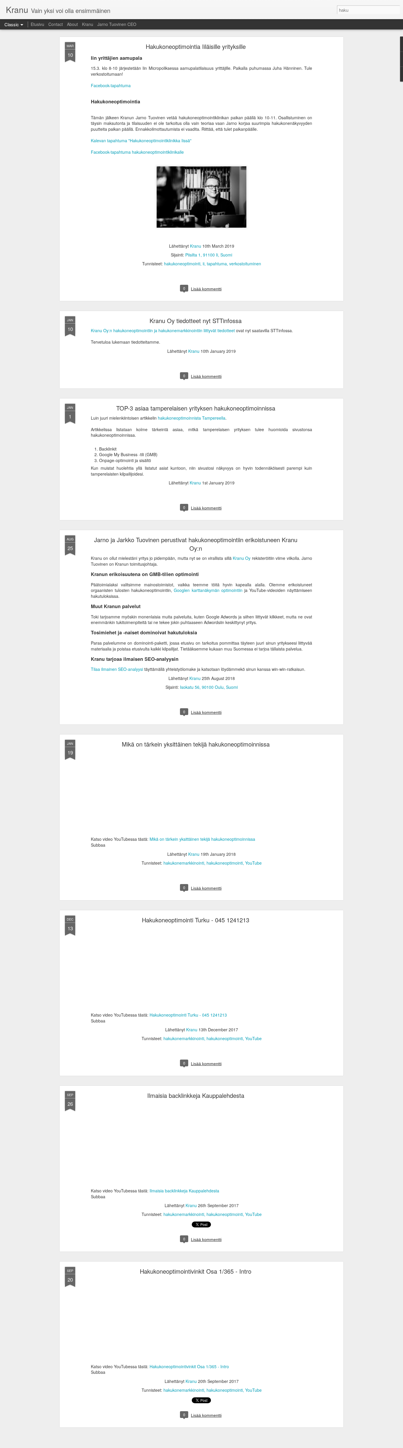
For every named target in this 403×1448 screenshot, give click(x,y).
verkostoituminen (245, 264)
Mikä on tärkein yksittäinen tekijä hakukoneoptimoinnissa (196, 744)
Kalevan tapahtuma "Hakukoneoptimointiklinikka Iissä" (141, 140)
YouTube (253, 863)
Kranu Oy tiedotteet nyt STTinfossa (196, 320)
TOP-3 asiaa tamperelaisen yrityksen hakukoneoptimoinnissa (195, 408)
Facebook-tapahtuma (111, 85)
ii (203, 264)
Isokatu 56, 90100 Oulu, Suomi (209, 687)
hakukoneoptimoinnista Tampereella (191, 418)
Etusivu (37, 24)
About (72, 24)
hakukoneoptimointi (182, 264)
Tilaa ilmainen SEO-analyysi (117, 669)
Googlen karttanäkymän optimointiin (208, 590)
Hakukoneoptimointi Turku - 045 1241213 (195, 920)
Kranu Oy (241, 558)
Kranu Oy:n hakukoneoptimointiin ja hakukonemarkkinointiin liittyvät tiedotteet (163, 330)
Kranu (87, 24)
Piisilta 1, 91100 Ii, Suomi (208, 255)
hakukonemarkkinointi (183, 863)
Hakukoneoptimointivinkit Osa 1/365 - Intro (195, 1271)
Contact (55, 24)
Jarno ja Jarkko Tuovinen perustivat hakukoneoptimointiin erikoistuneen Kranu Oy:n (195, 543)
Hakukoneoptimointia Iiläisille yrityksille (196, 46)
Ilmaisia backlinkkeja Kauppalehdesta (195, 1095)
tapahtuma (217, 264)
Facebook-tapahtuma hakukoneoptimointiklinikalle (137, 152)
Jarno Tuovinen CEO (116, 24)
